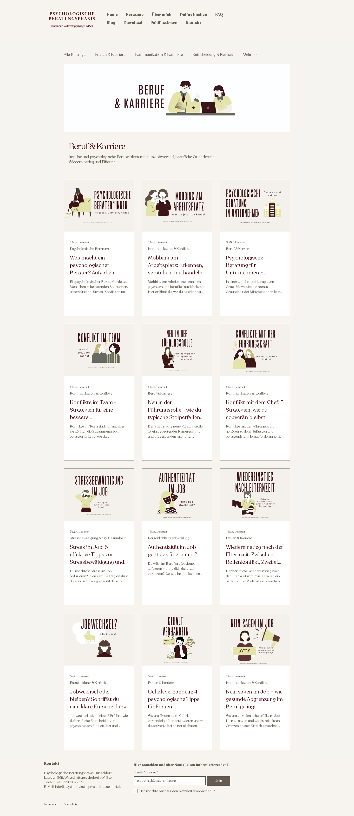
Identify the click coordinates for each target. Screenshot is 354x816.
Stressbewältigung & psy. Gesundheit (98, 538)
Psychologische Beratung (89, 248)
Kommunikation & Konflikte (159, 54)
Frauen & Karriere (110, 54)
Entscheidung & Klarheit (212, 54)
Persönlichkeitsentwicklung (169, 538)
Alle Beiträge (74, 54)
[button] (135, 14)
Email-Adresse (146, 772)
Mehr (247, 54)
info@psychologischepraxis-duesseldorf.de (88, 786)
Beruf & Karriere (238, 248)
